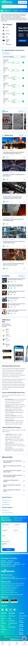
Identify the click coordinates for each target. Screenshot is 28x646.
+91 (4, 543)
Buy (13, 62)
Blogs (10, 618)
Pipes (23, 564)
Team (2, 620)
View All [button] (21, 111)
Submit (8, 549)
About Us (3, 616)
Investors (3, 623)
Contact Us (22, 618)
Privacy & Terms (23, 616)
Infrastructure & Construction (8, 566)
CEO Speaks (12, 620)
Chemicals (16, 562)
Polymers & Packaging (6, 562)
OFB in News (12, 616)
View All (21, 135)
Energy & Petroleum (6, 564)
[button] (16, 6)
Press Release (12, 627)
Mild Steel (3, 560)
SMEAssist (3, 629)
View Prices (6, 53)
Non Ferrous (11, 560)
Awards (3, 618)
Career (2, 631)
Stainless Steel (16, 564)
